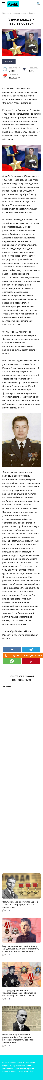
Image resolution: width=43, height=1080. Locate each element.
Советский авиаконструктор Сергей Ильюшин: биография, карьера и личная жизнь (20, 904)
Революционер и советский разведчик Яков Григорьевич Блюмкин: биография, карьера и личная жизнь (18, 1038)
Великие (9, 61)
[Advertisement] (21, 779)
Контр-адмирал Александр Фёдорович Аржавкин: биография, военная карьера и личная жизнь (19, 993)
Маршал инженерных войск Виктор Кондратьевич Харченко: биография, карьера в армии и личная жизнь (20, 948)
